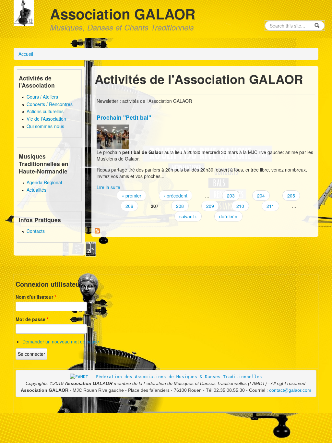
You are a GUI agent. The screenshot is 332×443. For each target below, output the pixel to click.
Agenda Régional (44, 182)
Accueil (25, 54)
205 (291, 195)
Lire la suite (108, 187)
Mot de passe (32, 319)
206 (129, 206)
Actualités (36, 189)
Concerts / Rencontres (50, 104)
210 (240, 206)
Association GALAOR (123, 13)
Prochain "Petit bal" (124, 117)
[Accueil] (24, 12)
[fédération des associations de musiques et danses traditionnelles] (166, 376)
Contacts (36, 231)
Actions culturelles (45, 111)
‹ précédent (175, 195)
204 (261, 195)
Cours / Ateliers (42, 96)
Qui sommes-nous (45, 126)
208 (180, 206)
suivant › (188, 216)
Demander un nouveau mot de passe (60, 341)
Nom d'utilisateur (36, 296)
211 (270, 206)
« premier (131, 195)
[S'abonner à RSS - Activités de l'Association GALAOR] (97, 230)
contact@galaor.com (290, 390)
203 (231, 195)
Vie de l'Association (46, 118)
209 (210, 206)
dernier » (228, 216)
